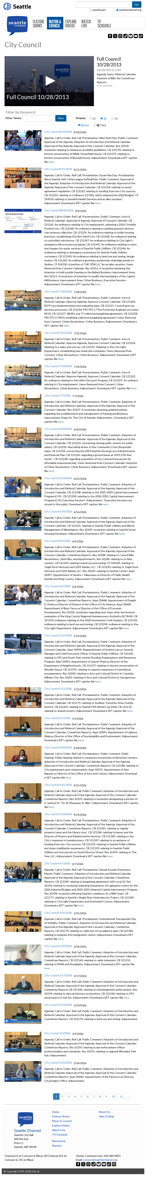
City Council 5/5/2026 (57, 718)
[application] (49, 81)
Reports (57, 1145)
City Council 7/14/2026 (58, 366)
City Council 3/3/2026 (57, 1033)
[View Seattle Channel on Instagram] (88, 1163)
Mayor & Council (55, 24)
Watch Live (86, 24)
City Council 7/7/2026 (57, 395)
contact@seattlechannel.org (100, 1159)
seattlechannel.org (130, 9)
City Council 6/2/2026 (57, 586)
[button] (49, 81)
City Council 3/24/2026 (58, 946)
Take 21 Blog (106, 1116)
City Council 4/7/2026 (57, 863)
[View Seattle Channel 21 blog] (109, 1163)
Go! (136, 4)
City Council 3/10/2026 (58, 1004)
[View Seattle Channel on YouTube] (104, 1163)
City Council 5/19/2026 (58, 635)
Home (55, 1111)
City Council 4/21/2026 (58, 784)
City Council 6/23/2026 (58, 478)
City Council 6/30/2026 (58, 428)
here (51, 161)
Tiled (102, 125)
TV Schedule (104, 24)
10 (93, 118)
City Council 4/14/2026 (58, 814)
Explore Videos (71, 24)
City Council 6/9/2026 (57, 540)
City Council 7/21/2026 (58, 332)
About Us (104, 1111)
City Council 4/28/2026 (58, 747)
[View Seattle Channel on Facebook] (78, 1163)
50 (115, 118)
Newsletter (59, 1141)
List (86, 125)
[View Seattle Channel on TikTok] (93, 1163)
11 (121, 1096)
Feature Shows (38, 24)
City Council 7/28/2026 (58, 291)
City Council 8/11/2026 (58, 169)
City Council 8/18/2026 (58, 131)
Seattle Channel (27, 1131)
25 (104, 118)
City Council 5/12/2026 (58, 688)
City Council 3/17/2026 (58, 975)
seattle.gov (99, 9)
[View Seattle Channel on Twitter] (83, 1163)
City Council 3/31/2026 (58, 912)
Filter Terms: (14, 118)
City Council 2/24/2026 (58, 1062)
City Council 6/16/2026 (58, 511)
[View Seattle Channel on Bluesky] (98, 1163)
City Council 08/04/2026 (58, 210)
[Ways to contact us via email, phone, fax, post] (114, 1163)
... (128, 1096)
